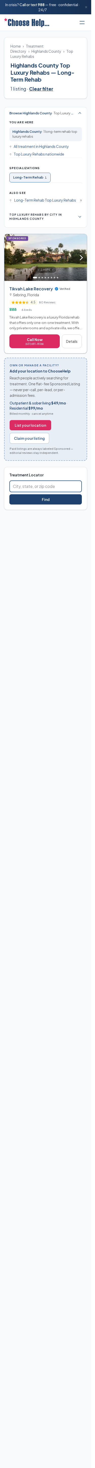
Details (72, 341)
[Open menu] (82, 22)
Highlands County (46, 51)
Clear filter (41, 89)
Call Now (35, 341)
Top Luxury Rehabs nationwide (39, 154)
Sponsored (18, 238)
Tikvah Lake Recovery (31, 288)
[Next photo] (81, 257)
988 (41, 4)
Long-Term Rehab (30, 177)
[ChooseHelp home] (26, 22)
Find (46, 499)
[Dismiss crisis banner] (86, 7)
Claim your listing (29, 438)
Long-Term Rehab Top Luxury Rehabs (45, 200)
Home (15, 46)
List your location (30, 425)
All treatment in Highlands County (41, 146)
